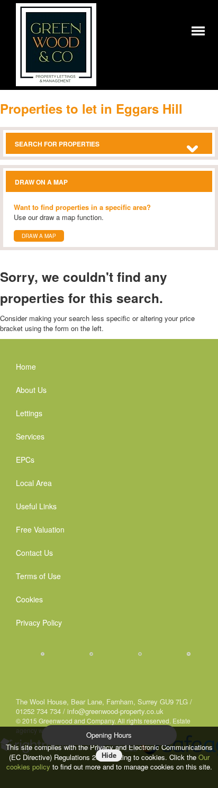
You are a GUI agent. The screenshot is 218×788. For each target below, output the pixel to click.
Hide (109, 755)
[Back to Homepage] (198, 30)
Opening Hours (109, 735)
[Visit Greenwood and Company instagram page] (188, 653)
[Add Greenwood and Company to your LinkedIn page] (140, 653)
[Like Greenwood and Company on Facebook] (42, 653)
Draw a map (39, 236)
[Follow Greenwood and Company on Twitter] (91, 653)
